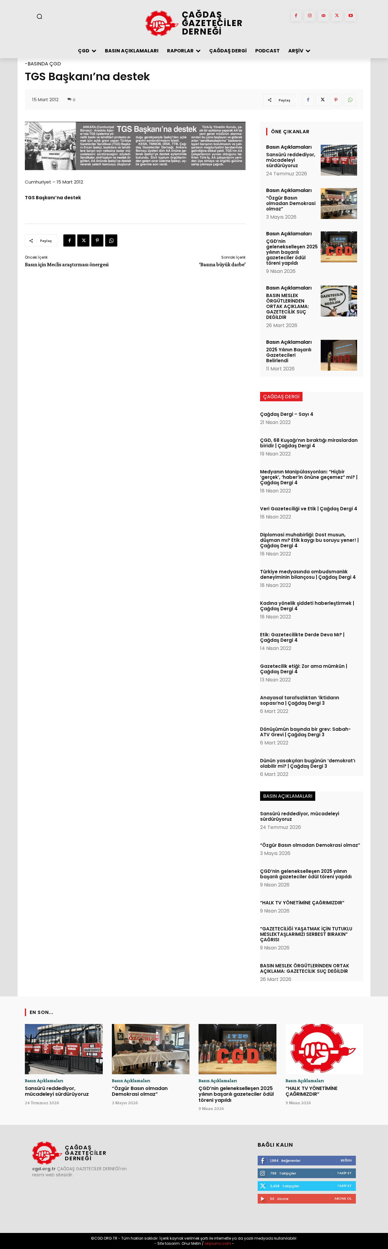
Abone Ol (343, 1198)
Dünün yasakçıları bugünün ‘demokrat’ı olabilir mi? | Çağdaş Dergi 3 (307, 763)
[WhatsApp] (350, 100)
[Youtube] (350, 16)
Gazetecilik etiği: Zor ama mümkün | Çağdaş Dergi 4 (303, 669)
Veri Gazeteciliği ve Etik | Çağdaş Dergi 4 (308, 508)
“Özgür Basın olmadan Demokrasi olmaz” (291, 203)
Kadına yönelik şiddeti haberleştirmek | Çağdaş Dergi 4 (307, 606)
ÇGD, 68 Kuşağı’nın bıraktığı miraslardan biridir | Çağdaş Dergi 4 (309, 443)
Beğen (346, 1160)
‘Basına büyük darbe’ (222, 264)
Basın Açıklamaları (289, 147)
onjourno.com (217, 1243)
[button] (39, 16)
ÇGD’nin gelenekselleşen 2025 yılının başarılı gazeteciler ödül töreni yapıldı (292, 252)
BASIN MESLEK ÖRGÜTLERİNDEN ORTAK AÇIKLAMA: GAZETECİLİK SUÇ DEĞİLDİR (287, 306)
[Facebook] (296, 16)
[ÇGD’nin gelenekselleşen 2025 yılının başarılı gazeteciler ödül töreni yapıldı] (339, 246)
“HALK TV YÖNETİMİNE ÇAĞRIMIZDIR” (302, 902)
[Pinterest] (336, 100)
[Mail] (323, 16)
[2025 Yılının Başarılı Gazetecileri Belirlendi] (339, 355)
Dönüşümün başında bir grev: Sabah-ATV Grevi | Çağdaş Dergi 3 (305, 732)
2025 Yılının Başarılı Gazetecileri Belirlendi (288, 355)
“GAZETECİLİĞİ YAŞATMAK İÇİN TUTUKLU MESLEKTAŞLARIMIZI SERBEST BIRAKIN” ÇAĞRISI (306, 934)
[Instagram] (309, 16)
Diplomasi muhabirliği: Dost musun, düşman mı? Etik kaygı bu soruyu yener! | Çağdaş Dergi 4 (309, 540)
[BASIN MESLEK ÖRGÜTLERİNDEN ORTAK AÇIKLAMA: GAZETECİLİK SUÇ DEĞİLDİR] (339, 301)
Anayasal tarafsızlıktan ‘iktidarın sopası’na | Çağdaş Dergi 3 (299, 700)
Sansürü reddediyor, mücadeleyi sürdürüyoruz (290, 160)
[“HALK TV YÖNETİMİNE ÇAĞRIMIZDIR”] (324, 1049)
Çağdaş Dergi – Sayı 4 (286, 414)
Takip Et (344, 1173)
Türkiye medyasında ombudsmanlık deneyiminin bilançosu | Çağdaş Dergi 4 (308, 574)
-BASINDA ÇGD (43, 63)
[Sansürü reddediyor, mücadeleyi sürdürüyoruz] (339, 160)
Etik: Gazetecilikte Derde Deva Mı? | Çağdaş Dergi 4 (302, 637)
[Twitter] (337, 16)
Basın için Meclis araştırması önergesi (67, 264)
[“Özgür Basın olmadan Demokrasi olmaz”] (339, 203)
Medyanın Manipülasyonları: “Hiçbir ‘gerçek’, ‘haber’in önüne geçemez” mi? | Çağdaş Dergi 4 (308, 477)
